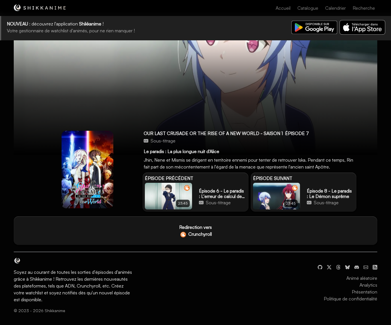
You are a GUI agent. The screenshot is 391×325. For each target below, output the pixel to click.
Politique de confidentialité (350, 299)
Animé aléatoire (361, 278)
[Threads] (338, 266)
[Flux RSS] (375, 266)
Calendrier (335, 8)
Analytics (368, 285)
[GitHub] (320, 266)
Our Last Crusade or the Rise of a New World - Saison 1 (213, 133)
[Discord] (356, 266)
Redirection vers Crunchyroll (195, 230)
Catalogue (307, 8)
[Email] (366, 266)
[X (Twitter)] (329, 266)
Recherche (364, 8)
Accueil (283, 8)
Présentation (364, 292)
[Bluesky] (347, 266)
